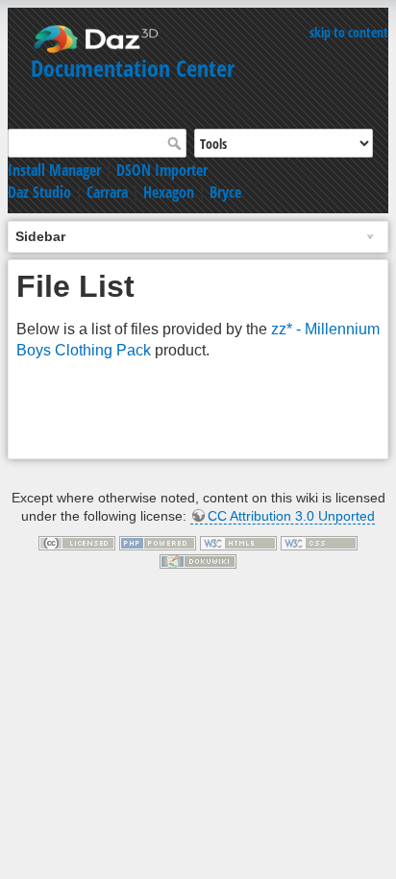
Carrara (107, 192)
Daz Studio (39, 192)
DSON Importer (162, 170)
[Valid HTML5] (238, 541)
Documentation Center (133, 68)
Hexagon (168, 192)
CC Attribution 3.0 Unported (291, 516)
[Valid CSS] (319, 541)
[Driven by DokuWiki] (198, 560)
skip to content (348, 32)
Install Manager (54, 170)
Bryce (225, 192)
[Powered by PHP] (157, 541)
